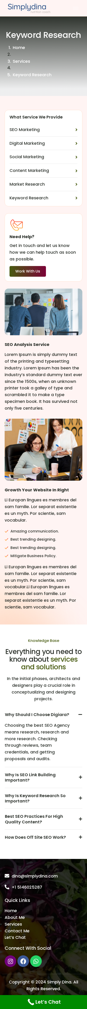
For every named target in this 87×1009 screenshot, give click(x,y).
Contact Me (17, 931)
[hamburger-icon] (75, 8)
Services (21, 61)
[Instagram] (10, 961)
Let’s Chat (15, 937)
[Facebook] (23, 961)
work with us (27, 271)
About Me (15, 917)
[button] (43, 717)
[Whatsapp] (36, 961)
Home (19, 47)
